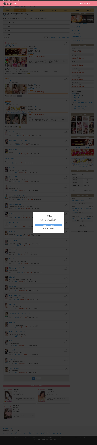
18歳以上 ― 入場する (48, 225)
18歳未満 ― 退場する (48, 228)
